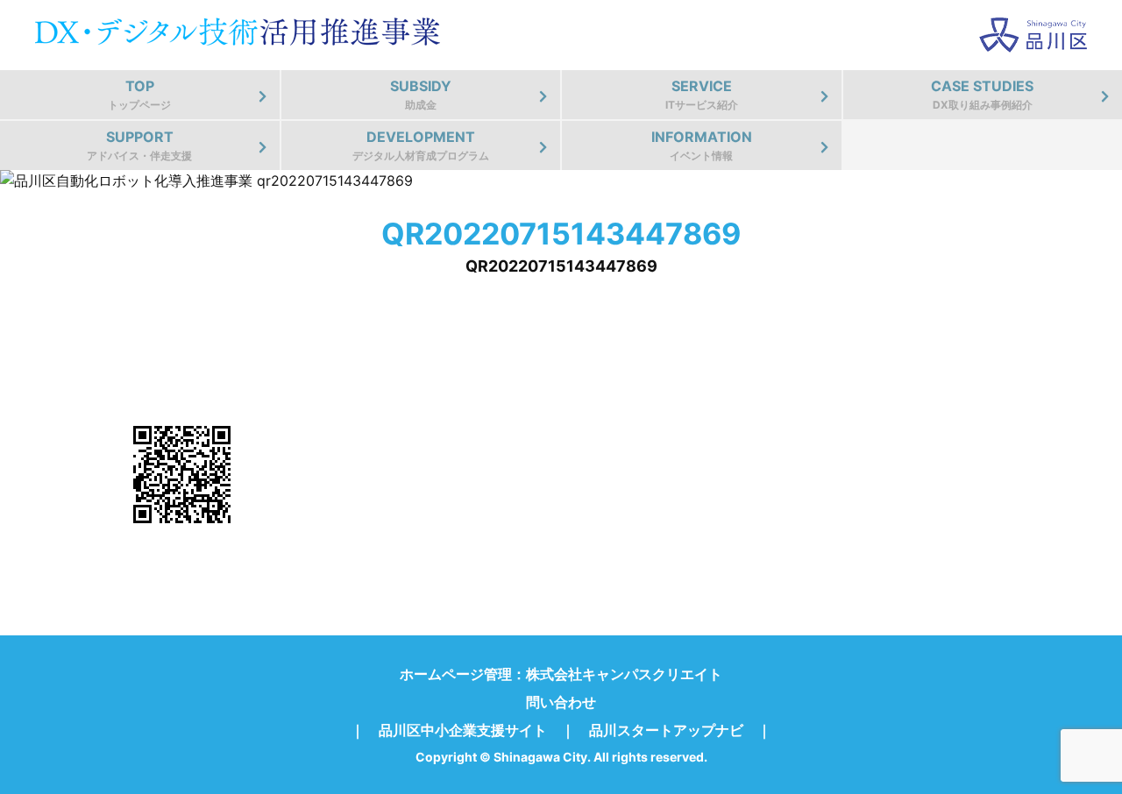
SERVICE (701, 94)
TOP (139, 94)
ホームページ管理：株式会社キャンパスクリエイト (561, 674)
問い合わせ (561, 702)
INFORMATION (701, 145)
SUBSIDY (420, 94)
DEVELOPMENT (420, 145)
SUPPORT (139, 145)
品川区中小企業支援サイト (463, 730)
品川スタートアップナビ (666, 730)
